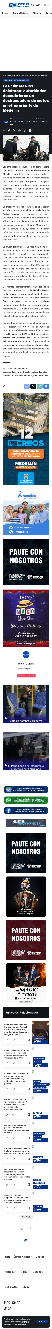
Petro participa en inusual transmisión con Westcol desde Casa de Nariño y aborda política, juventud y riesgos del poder (16, 1030)
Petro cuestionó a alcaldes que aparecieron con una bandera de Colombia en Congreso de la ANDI (16, 1054)
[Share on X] (14, 130)
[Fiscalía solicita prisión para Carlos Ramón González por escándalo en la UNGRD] (40, 1132)
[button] (42, 1321)
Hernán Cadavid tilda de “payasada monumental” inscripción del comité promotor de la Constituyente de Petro (15, 1104)
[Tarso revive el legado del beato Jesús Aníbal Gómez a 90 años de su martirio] (35, 47)
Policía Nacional (41, 375)
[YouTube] (13, 1302)
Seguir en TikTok (26, 676)
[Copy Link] (24, 130)
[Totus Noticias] (19, 5)
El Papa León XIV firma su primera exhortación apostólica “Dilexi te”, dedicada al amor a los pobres (16, 1079)
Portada (6, 75)
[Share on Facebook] (8, 130)
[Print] (30, 130)
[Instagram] (18, 1302)
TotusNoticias (21, 119)
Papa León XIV (39, 1087)
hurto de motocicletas (13, 375)
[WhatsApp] (9, 1308)
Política (37, 1061)
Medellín (8, 80)
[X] (8, 1302)
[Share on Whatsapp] (19, 130)
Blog (13, 75)
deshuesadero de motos (36, 372)
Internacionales (41, 1084)
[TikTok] (5, 1308)
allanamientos (20, 368)
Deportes (38, 1157)
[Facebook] (4, 1302)
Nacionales (39, 1038)
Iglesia (37, 1081)
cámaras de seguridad (13, 372)
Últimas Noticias (21, 80)
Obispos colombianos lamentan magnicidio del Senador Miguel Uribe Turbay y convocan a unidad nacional (17, 1174)
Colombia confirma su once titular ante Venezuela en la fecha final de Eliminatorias (17, 1151)
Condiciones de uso (20, 1324)
